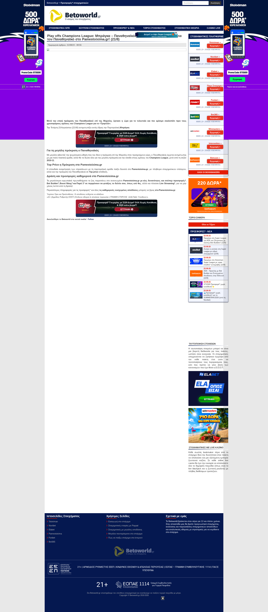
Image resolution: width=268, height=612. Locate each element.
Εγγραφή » (215, 46)
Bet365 (52, 542)
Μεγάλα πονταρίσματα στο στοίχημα (125, 533)
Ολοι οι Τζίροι (208, 224)
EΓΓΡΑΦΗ (125, 140)
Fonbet (52, 537)
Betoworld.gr (52, 3)
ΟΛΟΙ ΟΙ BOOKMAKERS (208, 172)
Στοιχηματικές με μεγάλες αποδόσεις (125, 529)
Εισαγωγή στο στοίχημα (119, 521)
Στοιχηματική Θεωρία (187, 28)
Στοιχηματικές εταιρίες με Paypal (123, 525)
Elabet (51, 529)
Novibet (52, 525)
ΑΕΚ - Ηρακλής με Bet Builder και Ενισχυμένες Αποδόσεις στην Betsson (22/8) (214, 274)
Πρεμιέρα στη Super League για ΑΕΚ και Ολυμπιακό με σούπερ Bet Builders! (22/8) (215, 240)
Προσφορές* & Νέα (124, 28)
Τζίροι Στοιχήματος (154, 28)
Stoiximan (53, 521)
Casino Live (213, 28)
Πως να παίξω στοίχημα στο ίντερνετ (125, 537)
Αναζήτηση (215, 3)
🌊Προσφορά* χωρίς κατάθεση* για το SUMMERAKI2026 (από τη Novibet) (214, 296)
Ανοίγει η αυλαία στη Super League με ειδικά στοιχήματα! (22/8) (215, 251)
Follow (91, 219)
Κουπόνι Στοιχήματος (91, 28)
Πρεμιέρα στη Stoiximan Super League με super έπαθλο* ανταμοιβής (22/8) (214, 262)
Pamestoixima (55, 533)
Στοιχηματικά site (59, 28)
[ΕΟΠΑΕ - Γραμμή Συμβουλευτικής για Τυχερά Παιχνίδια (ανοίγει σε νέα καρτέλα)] (144, 584)
